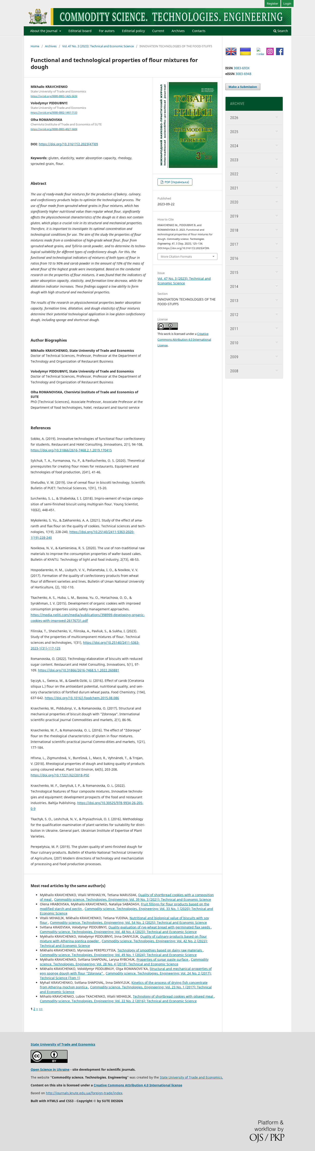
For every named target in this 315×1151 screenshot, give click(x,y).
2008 (234, 371)
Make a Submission (243, 87)
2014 (234, 286)
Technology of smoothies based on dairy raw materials (160, 950)
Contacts (198, 31)
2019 (234, 216)
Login (287, 3)
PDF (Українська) (176, 182)
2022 (234, 174)
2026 (234, 118)
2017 (234, 244)
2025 (234, 132)
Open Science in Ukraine (50, 1069)
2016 (234, 258)
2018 (234, 230)
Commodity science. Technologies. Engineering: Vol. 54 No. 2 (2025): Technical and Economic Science (128, 922)
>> (41, 1009)
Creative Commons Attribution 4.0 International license (138, 1085)
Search (282, 31)
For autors (107, 31)
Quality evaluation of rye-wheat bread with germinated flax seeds (159, 927)
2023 (234, 160)
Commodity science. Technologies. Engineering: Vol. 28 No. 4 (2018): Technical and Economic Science (124, 961)
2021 (234, 188)
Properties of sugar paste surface (163, 959)
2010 (234, 343)
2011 (234, 329)
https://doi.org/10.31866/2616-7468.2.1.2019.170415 (71, 450)
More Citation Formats (176, 256)
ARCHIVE (237, 103)
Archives (178, 31)
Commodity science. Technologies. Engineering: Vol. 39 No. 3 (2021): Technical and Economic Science (132, 899)
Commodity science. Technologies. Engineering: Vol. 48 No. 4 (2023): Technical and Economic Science (118, 932)
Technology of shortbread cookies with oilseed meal (173, 996)
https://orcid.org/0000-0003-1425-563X (54, 96)
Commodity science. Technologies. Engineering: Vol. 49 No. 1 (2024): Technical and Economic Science (118, 955)
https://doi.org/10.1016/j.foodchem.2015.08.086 (82, 698)
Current (158, 31)
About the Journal (44, 31)
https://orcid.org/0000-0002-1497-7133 (54, 112)
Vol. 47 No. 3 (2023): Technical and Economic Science (98, 46)
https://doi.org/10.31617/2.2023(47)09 (68, 144)
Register (272, 3)
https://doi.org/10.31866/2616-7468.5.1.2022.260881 (78, 670)
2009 (234, 357)
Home (35, 46)
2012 (234, 315)
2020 (234, 202)
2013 (234, 300)
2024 (234, 146)
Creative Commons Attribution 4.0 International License (184, 339)
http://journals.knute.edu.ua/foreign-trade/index (84, 1093)
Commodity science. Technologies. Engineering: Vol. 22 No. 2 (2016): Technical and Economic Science (118, 1001)
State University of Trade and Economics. (191, 1077)
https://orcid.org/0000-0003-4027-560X (54, 129)
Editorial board (80, 31)
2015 (234, 272)
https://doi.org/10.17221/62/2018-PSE (60, 775)
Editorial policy (133, 31)
